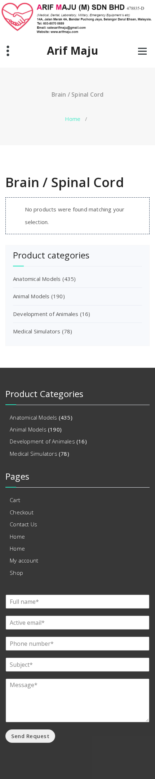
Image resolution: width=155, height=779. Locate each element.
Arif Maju (72, 50)
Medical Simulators (37, 331)
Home (73, 118)
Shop (16, 572)
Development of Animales (46, 313)
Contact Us (23, 524)
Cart (15, 500)
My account (24, 560)
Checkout (22, 512)
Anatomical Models (37, 278)
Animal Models (31, 296)
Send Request (30, 736)
